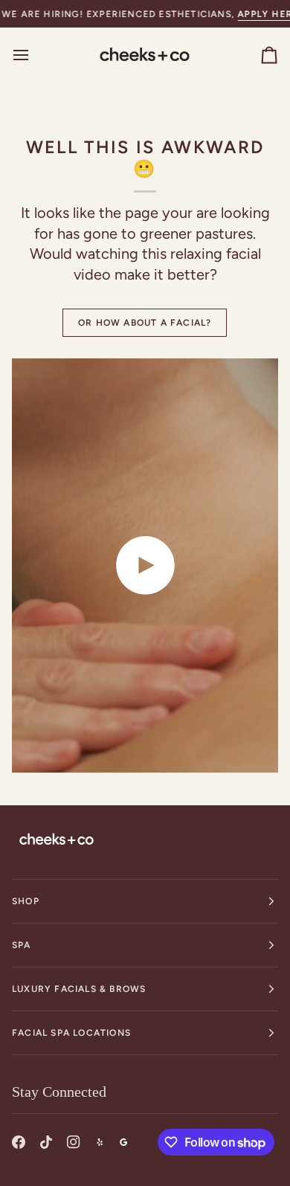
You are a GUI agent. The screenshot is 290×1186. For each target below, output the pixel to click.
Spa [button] (21, 945)
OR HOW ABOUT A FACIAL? (144, 323)
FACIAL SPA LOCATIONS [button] (71, 1033)
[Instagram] (73, 1142)
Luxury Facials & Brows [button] (79, 989)
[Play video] (145, 565)
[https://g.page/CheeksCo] (123, 1142)
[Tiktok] (46, 1142)
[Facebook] (18, 1142)
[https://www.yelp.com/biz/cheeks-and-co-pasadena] (99, 1142)
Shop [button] (25, 901)
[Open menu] (34, 55)
